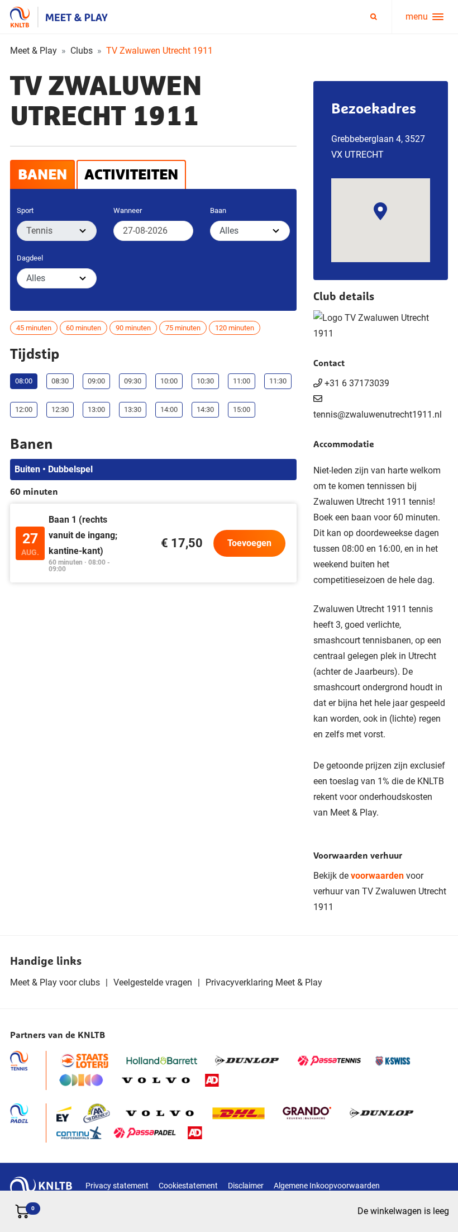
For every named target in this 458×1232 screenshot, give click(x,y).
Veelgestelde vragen (152, 982)
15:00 (241, 409)
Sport (25, 210)
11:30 (278, 381)
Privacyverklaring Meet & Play (264, 982)
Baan (218, 210)
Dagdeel (30, 258)
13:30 (132, 409)
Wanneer (127, 210)
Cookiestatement (188, 1185)
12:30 (60, 409)
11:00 (241, 381)
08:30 (60, 381)
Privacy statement (117, 1185)
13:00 (96, 409)
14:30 (205, 409)
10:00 (169, 381)
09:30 (132, 381)
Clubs (81, 50)
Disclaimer (246, 1185)
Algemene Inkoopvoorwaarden (327, 1185)
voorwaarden (377, 875)
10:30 (205, 381)
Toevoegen (249, 543)
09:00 (96, 381)
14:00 (169, 409)
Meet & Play (33, 50)
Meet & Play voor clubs (55, 982)
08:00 (23, 381)
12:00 (23, 409)
